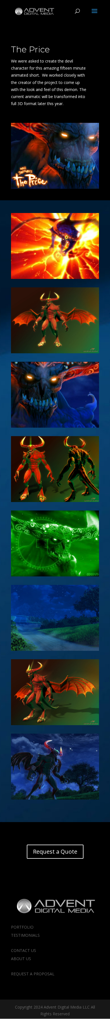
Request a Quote (55, 851)
